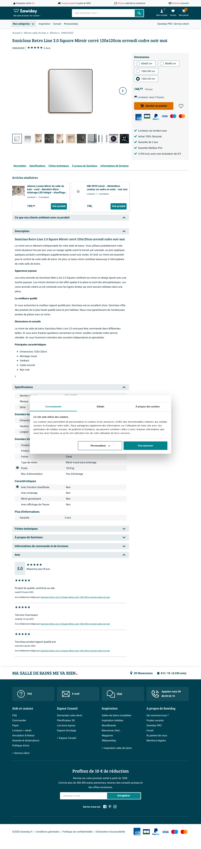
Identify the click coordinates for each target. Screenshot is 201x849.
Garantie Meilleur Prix (150, 148)
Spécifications (37, 166)
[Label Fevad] (138, 117)
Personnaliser (98, 445)
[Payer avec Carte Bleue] (147, 116)
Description (20, 166)
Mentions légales (156, 740)
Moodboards (109, 725)
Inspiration (44, 24)
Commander (19, 720)
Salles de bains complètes (116, 715)
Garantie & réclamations (25, 740)
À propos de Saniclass (84, 166)
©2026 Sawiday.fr (22, 832)
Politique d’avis (20, 745)
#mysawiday (71, 24)
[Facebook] (105, 807)
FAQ (29, 694)
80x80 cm (170, 63)
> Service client (20, 753)
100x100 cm (148, 71)
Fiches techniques (59, 166)
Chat (119, 694)
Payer (15, 725)
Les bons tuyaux (66, 725)
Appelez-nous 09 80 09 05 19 (171, 694)
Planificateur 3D (66, 720)
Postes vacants (155, 720)
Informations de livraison (114, 166)
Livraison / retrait (21, 730)
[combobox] (103, 13)
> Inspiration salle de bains (117, 748)
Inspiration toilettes (112, 720)
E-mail (75, 694)
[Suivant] (123, 91)
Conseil (57, 24)
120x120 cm (148, 79)
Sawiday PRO (164, 24)
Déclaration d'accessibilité (110, 832)
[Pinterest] (110, 807)
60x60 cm (146, 63)
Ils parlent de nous (157, 735)
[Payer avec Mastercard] (182, 116)
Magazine (107, 735)
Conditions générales (47, 832)
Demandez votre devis (69, 715)
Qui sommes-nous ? (158, 715)
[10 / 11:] (113, 138)
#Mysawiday (109, 740)
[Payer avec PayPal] (156, 117)
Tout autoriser (145, 445)
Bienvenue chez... (112, 730)
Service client (181, 24)
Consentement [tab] (53, 406)
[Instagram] (115, 807)
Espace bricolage (66, 730)
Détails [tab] (100, 406)
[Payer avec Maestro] (173, 116)
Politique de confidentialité (77, 832)
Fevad (150, 730)
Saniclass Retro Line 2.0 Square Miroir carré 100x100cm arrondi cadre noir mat (75, 597)
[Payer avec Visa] (164, 116)
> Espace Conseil (66, 738)
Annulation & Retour (23, 735)
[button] (181, 106)
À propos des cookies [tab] (148, 406)
